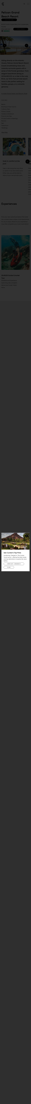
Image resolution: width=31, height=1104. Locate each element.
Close (9, 567)
